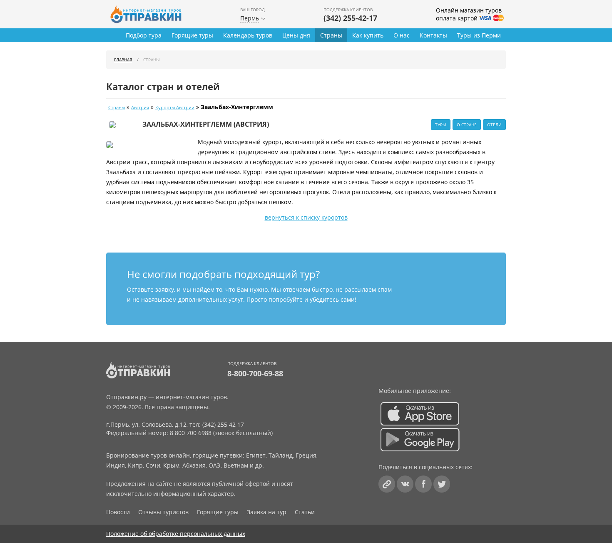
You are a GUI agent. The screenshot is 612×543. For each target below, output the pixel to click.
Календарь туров (247, 35)
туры (440, 125)
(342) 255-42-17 (350, 18)
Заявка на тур (266, 512)
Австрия (140, 107)
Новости (118, 512)
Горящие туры (192, 35)
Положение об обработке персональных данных (175, 534)
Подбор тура (144, 35)
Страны (331, 35)
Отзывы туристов (163, 512)
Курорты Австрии (174, 107)
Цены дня (296, 35)
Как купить (367, 35)
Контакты (433, 35)
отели (494, 125)
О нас (401, 35)
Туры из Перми (479, 35)
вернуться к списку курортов (306, 217)
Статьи (305, 512)
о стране (467, 125)
